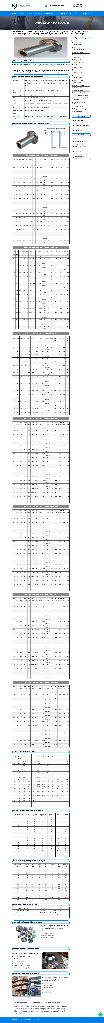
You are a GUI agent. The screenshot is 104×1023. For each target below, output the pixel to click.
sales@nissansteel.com (56, 5)
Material (37, 13)
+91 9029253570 (78, 5)
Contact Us (72, 13)
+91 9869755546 (78, 6)
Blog (65, 13)
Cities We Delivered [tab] (36, 1002)
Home (14, 13)
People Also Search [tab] (20, 1002)
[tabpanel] (41, 1010)
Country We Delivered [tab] (53, 1002)
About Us (20, 13)
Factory (60, 13)
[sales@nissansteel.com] (46, 5)
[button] (100, 1014)
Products (29, 13)
